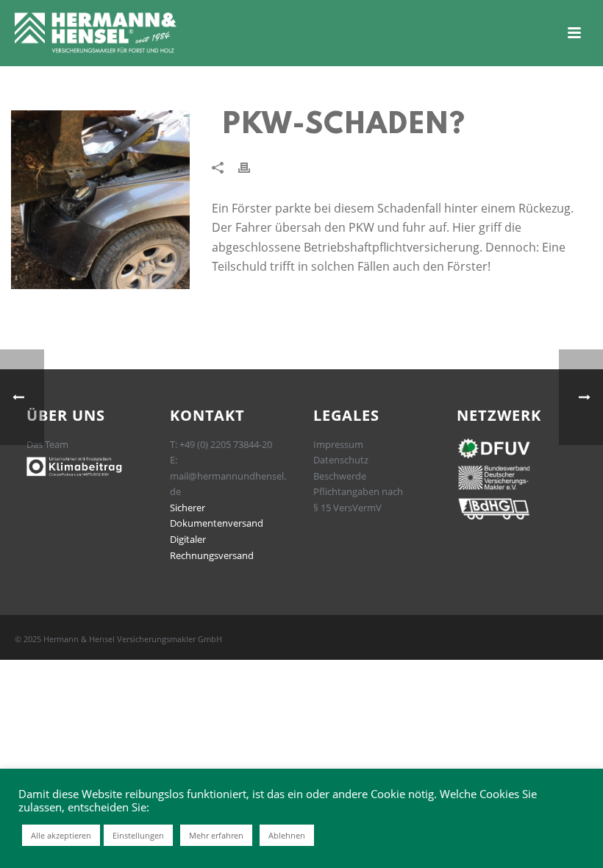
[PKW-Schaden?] (100, 199)
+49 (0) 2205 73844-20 (225, 444)
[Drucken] (251, 167)
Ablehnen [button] (286, 835)
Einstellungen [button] (138, 835)
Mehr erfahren (216, 835)
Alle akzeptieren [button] (61, 835)
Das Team (47, 444)
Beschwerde (339, 476)
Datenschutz (340, 459)
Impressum (338, 444)
